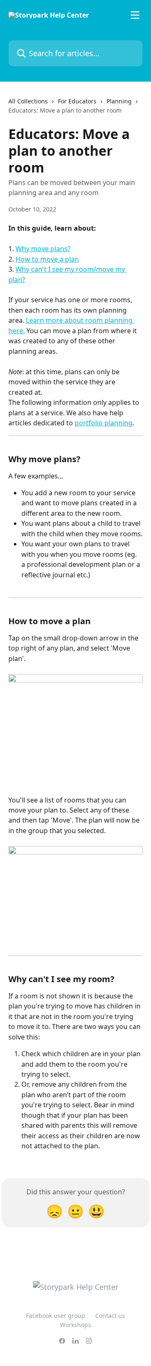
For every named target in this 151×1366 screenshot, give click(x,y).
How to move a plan (47, 259)
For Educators (77, 101)
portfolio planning (104, 422)
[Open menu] (135, 15)
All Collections (28, 101)
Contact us (110, 1316)
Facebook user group (55, 1316)
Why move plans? (43, 248)
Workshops (75, 1325)
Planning (119, 101)
